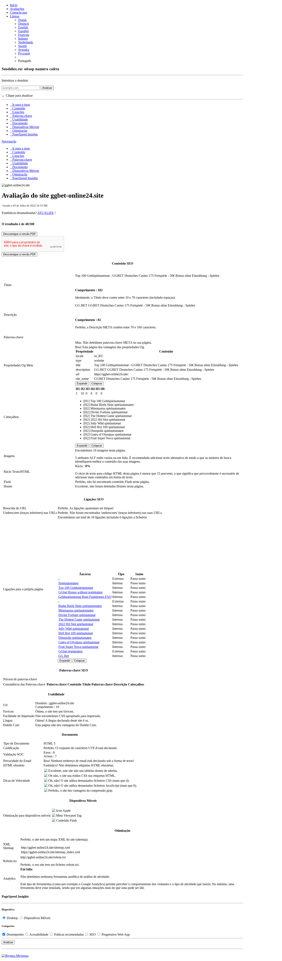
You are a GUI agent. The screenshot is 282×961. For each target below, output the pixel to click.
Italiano (23, 38)
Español (23, 31)
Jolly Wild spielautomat (73, 628)
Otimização (18, 130)
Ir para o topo (20, 104)
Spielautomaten (68, 583)
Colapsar (96, 383)
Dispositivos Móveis (24, 127)
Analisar (47, 87)
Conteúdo (17, 108)
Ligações (17, 112)
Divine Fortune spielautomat (76, 615)
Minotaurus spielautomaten (76, 610)
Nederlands (25, 42)
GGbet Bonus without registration (80, 592)
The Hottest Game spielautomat (79, 619)
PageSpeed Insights (24, 134)
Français (23, 35)
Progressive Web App (115, 934)
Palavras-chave (21, 116)
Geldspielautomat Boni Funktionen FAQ (84, 597)
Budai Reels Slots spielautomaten (80, 606)
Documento (19, 123)
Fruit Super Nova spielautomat (78, 647)
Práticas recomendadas (68, 934)
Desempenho (15, 934)
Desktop (12, 918)
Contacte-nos (18, 12)
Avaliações (17, 9)
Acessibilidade (39, 934)
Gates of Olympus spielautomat (78, 642)
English (23, 27)
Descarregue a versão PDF (19, 233)
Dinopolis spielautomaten (74, 637)
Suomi (22, 46)
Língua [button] (14, 16)
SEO (93, 934)
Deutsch (23, 23)
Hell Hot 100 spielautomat (75, 633)
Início (13, 5)
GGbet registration (70, 651)
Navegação (9, 141)
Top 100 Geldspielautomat (75, 587)
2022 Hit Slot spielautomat (75, 624)
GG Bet (63, 656)
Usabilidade (19, 119)
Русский (24, 53)
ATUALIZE (45, 213)
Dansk (22, 20)
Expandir (82, 383)
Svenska (23, 49)
